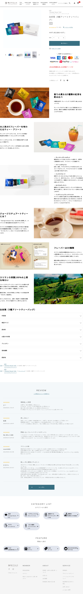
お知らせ (45, 575)
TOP (1, 365)
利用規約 (65, 570)
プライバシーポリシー (68, 573)
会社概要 (45, 578)
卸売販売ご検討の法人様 (49, 581)
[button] (11, 55)
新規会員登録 (26, 570)
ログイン (25, 573)
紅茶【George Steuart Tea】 (10, 366)
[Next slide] (39, 54)
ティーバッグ (21, 371)
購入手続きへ (64, 43)
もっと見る (41, 487)
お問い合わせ (66, 586)
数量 (50, 37)
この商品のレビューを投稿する (41, 393)
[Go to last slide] (5, 54)
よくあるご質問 (67, 590)
